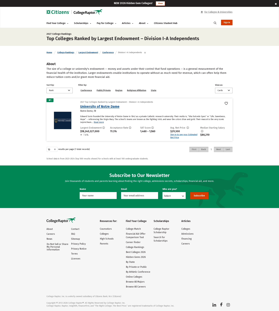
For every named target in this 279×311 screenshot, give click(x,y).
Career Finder (133, 242)
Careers (50, 234)
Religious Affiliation (136, 90)
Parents (104, 243)
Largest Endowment (88, 52)
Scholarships (81, 23)
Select (167, 196)
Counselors (106, 228)
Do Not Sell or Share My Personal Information (57, 247)
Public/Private (104, 90)
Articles (126, 23)
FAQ (73, 234)
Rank (51, 90)
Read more (99, 122)
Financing (186, 238)
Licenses (75, 258)
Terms (74, 253)
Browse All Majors (135, 281)
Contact (75, 229)
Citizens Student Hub (165, 23)
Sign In (226, 22)
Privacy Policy (78, 243)
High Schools (107, 238)
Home (49, 52)
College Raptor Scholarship (161, 230)
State (153, 90)
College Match (133, 228)
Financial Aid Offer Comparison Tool (135, 235)
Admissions (187, 233)
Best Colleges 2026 (136, 252)
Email (124, 189)
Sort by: (50, 85)
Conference (108, 52)
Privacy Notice (78, 248)
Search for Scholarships (161, 239)
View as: (219, 85)
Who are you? (169, 189)
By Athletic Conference (138, 271)
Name (83, 189)
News (49, 238)
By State (130, 262)
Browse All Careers (136, 286)
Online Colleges (134, 276)
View (160, 3)
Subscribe (199, 195)
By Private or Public (136, 267)
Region (118, 90)
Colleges (104, 233)
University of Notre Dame (99, 106)
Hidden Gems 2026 (136, 257)
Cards (220, 90)
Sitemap (75, 238)
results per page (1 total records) (74, 149)
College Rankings (65, 52)
